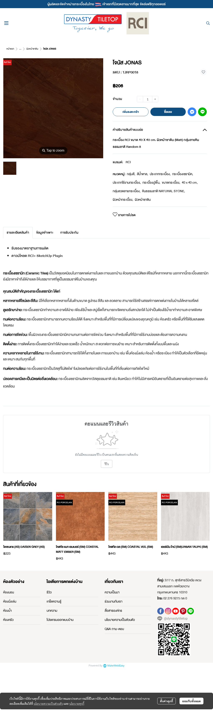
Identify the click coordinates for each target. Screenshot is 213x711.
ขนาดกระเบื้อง (171, 182)
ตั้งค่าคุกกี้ (166, 701)
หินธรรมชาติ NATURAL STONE (163, 191)
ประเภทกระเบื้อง (160, 174)
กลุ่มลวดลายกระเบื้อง (126, 191)
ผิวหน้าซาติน (32, 49)
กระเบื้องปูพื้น (151, 182)
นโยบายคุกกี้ (76, 703)
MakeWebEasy (115, 666)
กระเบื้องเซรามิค (182, 174)
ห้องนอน (8, 592)
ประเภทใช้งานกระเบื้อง (127, 182)
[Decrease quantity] (140, 99)
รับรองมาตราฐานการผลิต (30, 248)
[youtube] (175, 611)
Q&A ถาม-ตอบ (114, 629)
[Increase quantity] (155, 99)
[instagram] (168, 611)
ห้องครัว (8, 620)
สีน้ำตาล (142, 174)
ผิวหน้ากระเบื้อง (123, 199)
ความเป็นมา (112, 592)
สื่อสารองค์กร (113, 610)
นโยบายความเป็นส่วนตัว (48, 703)
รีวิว (106, 464)
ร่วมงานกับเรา (113, 601)
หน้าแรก (10, 49)
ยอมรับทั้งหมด (191, 701)
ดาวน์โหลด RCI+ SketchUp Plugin (37, 256)
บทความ (52, 610)
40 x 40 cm (190, 182)
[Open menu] (6, 23)
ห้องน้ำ (7, 610)
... (20, 49)
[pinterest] (183, 611)
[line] (190, 611)
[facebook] (160, 611)
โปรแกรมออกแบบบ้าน (60, 620)
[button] (208, 23)
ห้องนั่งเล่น (9, 601)
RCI (128, 162)
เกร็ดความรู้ (54, 601)
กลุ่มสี (131, 174)
